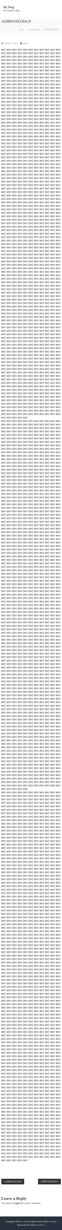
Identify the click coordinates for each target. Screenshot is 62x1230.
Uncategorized (34, 29)
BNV (3, 50)
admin (25, 43)
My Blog (8, 7)
